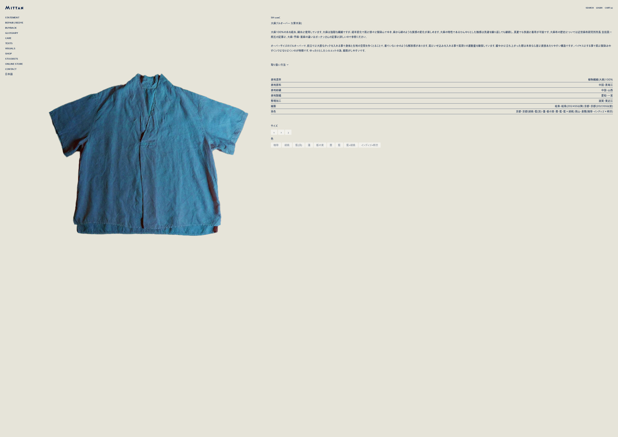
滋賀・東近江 (606, 101)
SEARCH (590, 7)
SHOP (8, 53)
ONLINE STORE (14, 63)
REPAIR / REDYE (14, 22)
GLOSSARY (11, 32)
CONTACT (10, 69)
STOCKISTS (11, 58)
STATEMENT (12, 17)
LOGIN (599, 7)
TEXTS (9, 43)
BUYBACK (11, 27)
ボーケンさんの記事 (326, 37)
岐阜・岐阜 (560, 106)
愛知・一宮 (607, 95)
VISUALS (10, 48)
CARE (8, 38)
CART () (609, 7)
